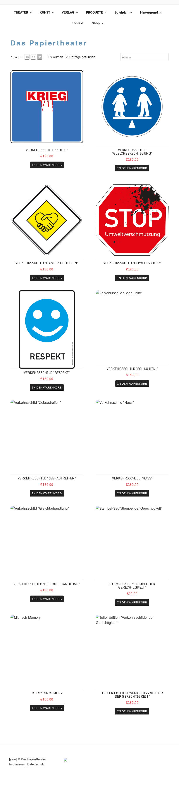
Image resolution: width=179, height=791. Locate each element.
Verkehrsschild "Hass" (132, 478)
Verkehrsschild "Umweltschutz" (132, 262)
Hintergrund (149, 12)
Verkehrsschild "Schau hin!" (132, 368)
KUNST (45, 12)
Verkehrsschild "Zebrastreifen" (47, 478)
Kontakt (77, 23)
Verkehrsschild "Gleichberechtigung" (132, 151)
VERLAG (68, 12)
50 (39, 57)
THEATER (21, 12)
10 (27, 57)
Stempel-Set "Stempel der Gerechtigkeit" (132, 586)
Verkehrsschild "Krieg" (47, 149)
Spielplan (122, 12)
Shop (96, 23)
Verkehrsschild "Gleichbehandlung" (47, 584)
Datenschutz (36, 764)
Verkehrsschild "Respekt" (47, 372)
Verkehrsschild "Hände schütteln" (46, 262)
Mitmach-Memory (46, 693)
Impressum (17, 764)
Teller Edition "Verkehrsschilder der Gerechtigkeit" (132, 695)
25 (33, 57)
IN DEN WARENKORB (47, 164)
